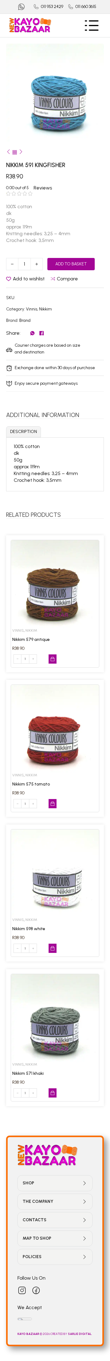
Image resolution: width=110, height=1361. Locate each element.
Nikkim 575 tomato (31, 784)
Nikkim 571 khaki (28, 1073)
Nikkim (45, 309)
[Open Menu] (91, 25)
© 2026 (33, 1334)
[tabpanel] (55, 463)
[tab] (23, 431)
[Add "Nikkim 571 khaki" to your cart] (52, 1093)
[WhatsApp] (32, 333)
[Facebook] (41, 333)
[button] (95, 52)
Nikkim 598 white (28, 928)
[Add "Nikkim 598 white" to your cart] (52, 948)
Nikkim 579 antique (31, 639)
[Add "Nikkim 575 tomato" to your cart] (52, 803)
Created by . (71, 1334)
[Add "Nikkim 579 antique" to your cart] (52, 659)
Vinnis (31, 309)
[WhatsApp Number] (21, 7)
